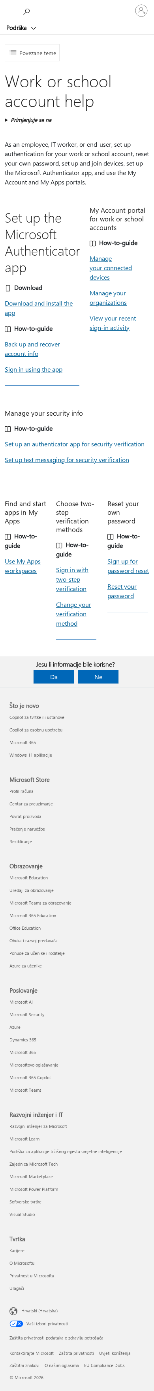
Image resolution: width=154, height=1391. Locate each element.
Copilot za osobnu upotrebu (35, 730)
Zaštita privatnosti (76, 1353)
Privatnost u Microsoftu (31, 1276)
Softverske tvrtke (25, 1202)
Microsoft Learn (24, 1139)
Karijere (16, 1250)
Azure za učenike (25, 966)
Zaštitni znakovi (24, 1365)
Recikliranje (20, 841)
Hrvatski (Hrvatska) (39, 1311)
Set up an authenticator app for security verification (75, 444)
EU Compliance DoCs (104, 1365)
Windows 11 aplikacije (30, 755)
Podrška (17, 27)
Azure (15, 1027)
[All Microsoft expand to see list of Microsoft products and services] (9, 10)
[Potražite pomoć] (27, 10)
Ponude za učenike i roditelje (37, 953)
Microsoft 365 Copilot (30, 1077)
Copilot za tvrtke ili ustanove (36, 717)
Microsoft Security (26, 1014)
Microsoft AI (21, 1002)
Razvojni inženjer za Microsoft (38, 1126)
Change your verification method (73, 613)
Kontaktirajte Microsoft (31, 1353)
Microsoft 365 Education (32, 915)
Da (54, 676)
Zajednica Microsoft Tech (33, 1164)
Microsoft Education (28, 878)
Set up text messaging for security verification (67, 459)
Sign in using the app (33, 369)
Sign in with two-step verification (72, 579)
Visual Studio (22, 1214)
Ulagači (16, 1288)
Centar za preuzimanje (31, 804)
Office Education (25, 928)
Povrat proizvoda (25, 816)
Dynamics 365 (22, 1040)
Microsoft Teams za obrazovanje (40, 903)
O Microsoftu (21, 1263)
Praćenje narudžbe (27, 829)
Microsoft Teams (25, 1090)
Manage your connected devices (111, 267)
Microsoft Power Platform (33, 1189)
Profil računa (21, 791)
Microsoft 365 (22, 742)
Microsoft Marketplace (31, 1176)
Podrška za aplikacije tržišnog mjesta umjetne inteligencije (65, 1151)
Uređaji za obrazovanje (31, 890)
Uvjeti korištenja (115, 1353)
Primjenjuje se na (31, 119)
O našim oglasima (62, 1365)
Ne (98, 676)
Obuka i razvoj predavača (33, 940)
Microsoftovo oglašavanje (33, 1065)
